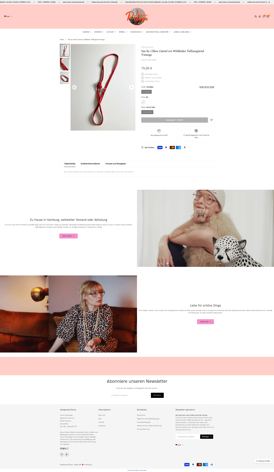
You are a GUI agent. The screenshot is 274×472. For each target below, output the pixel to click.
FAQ (99, 419)
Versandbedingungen (144, 422)
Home (62, 39)
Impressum (102, 426)
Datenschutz (141, 415)
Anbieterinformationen (90, 164)
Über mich (101, 415)
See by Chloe (147, 112)
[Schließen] (269, 2)
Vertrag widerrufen (143, 429)
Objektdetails (69, 164)
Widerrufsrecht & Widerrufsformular (149, 426)
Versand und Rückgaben (115, 164)
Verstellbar (147, 92)
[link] (205, 228)
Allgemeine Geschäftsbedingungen (148, 419)
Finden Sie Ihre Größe (206, 87)
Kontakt (101, 422)
